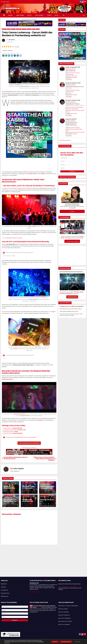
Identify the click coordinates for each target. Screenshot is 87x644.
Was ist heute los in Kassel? (65, 621)
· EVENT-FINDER (19, 15)
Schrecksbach (79, 107)
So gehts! (72, 211)
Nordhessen (29, 29)
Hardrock (67, 112)
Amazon (68, 306)
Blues (70, 75)
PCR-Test (4, 247)
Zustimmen (55, 641)
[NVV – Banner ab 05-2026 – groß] (29, 138)
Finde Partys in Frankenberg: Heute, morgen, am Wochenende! (21, 437)
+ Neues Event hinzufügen (72, 241)
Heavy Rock (75, 110)
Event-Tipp (13, 29)
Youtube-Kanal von (12, 428)
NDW (83, 132)
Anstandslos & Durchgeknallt (19, 413)
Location (24, 29)
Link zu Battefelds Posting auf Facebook (13, 238)
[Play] (29, 209)
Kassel (77, 72)
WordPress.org (4, 596)
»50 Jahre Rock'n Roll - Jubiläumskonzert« (71, 124)
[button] (84, 15)
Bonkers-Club (32, 173)
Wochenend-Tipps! (72, 297)
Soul (76, 75)
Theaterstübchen (69, 74)
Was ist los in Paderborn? (64, 618)
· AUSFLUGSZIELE (38, 15)
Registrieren (4, 583)
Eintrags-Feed (4, 590)
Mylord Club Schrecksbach (71, 108)
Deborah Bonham (70, 71)
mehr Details (68, 79)
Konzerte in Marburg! (63, 612)
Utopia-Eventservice (7, 379)
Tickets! (74, 77)
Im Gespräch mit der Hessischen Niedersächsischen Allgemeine (17, 188)
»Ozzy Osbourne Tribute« (74, 104)
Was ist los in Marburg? (64, 624)
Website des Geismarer (10, 431)
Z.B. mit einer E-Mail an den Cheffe (66, 586)
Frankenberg (18, 29)
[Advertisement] (29, 559)
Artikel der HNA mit (12, 433)
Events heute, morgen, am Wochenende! (68, 605)
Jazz (70, 93)
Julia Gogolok (12, 39)
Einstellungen (41, 641)
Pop (23, 482)
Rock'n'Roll (76, 132)
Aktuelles (4, 29)
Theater (52, 482)
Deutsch (71, 132)
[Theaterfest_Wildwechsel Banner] (72, 45)
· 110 (63, 15)
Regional (37, 29)
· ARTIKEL (10, 15)
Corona (8, 29)
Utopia (42, 173)
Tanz (33, 482)
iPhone (38, 607)
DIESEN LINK (77, 308)
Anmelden (3, 587)
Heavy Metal (81, 110)
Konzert (73, 72)
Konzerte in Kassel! (63, 608)
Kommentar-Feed (5, 593)
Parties (22, 103)
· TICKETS (48, 15)
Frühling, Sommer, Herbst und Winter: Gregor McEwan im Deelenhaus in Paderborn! (44, 459)
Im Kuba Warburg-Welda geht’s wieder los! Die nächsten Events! (16, 458)
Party (34, 29)
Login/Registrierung (34, 591)
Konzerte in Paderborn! (64, 615)
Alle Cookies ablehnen (66, 641)
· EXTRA (56, 15)
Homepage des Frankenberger (14, 429)
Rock (30, 482)
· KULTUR (28, 15)
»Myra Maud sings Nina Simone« (74, 87)
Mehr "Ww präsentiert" (65, 140)
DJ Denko (39, 420)
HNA (14, 255)
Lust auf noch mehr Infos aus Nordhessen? (29, 443)
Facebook (6, 311)
